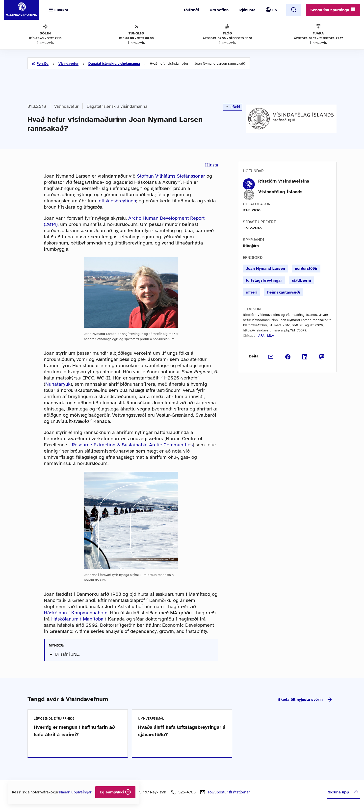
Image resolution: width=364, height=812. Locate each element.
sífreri (251, 292)
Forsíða (43, 63)
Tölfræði (191, 9)
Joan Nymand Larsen (265, 268)
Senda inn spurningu (330, 9)
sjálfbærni (301, 280)
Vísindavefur (68, 63)
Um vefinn (219, 9)
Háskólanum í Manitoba (77, 619)
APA (261, 335)
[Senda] (271, 356)
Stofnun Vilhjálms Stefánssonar (171, 176)
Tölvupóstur (229, 792)
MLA (270, 335)
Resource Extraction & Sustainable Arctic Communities (132, 445)
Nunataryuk (58, 384)
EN (274, 9)
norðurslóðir (306, 268)
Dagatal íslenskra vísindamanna (114, 63)
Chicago (249, 335)
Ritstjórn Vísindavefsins (283, 181)
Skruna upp (338, 792)
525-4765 (187, 792)
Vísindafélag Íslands (280, 191)
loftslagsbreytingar (264, 280)
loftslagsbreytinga (117, 201)
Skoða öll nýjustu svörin (300, 699)
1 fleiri (234, 107)
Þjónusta (247, 9)
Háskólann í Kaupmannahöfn (75, 613)
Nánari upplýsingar (75, 792)
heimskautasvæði (283, 292)
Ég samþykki (112, 792)
